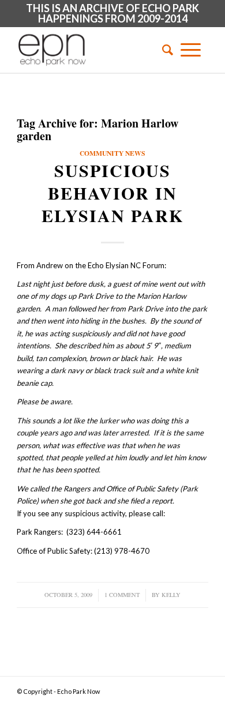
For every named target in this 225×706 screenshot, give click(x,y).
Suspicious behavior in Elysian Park (112, 192)
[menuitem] (164, 50)
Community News (112, 153)
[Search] (164, 50)
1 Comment (122, 595)
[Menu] (190, 50)
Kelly (171, 595)
